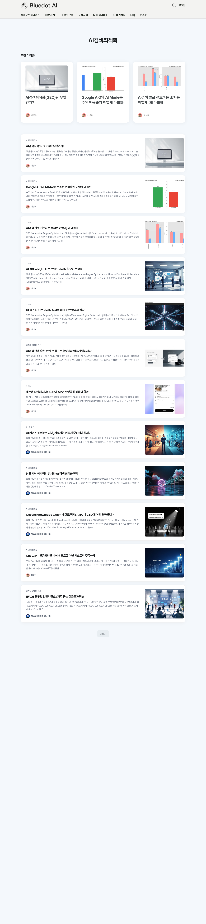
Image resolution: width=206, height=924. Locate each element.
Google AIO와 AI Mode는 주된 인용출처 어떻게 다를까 (102, 100)
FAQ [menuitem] (132, 15)
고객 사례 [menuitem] (83, 15)
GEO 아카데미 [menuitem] (100, 15)
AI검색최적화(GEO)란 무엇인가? (45, 100)
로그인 (182, 5)
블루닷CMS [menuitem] (50, 15)
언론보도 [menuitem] (144, 15)
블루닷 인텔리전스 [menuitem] (30, 15)
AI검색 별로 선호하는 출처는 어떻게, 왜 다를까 (159, 100)
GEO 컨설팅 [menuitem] (119, 15)
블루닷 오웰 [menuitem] (67, 15)
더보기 (103, 633)
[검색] (174, 5)
